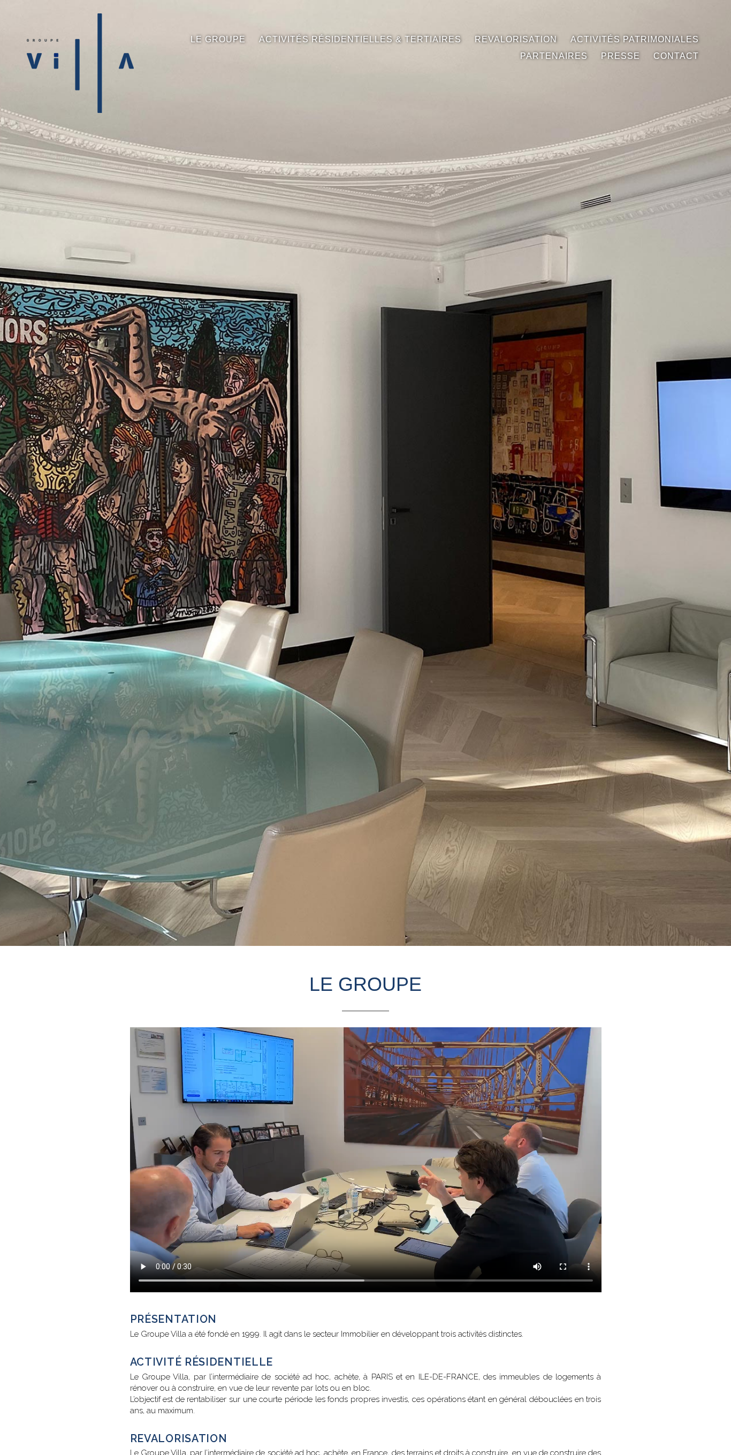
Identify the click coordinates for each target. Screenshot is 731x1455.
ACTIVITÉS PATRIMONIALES (634, 39)
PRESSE (620, 55)
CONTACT (676, 55)
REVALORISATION (516, 39)
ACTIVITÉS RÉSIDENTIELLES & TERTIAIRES (360, 39)
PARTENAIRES (554, 55)
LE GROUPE (218, 39)
